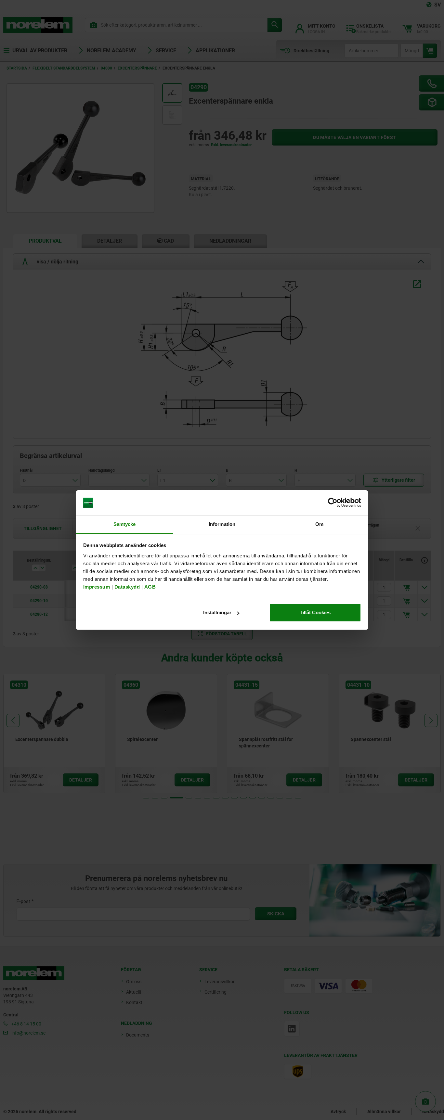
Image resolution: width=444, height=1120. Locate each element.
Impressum (96, 587)
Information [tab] (222, 524)
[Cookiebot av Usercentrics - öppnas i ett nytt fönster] (332, 503)
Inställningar (217, 612)
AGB (150, 587)
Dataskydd (127, 587)
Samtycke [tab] (124, 524)
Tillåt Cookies (315, 612)
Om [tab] (319, 524)
